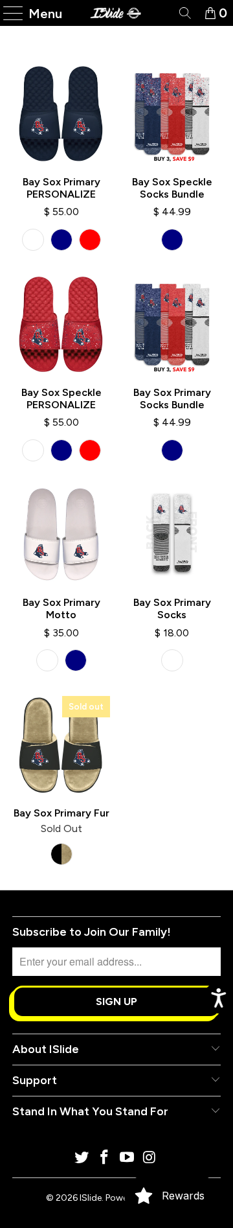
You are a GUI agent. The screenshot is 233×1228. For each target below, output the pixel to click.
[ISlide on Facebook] (105, 1158)
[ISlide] (116, 13)
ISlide (91, 1197)
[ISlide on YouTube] (127, 1158)
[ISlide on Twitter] (82, 1158)
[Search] (184, 13)
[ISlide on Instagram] (149, 1158)
